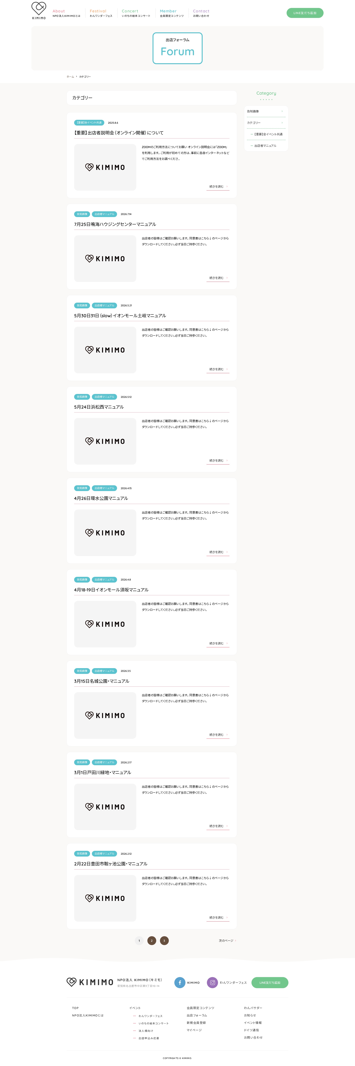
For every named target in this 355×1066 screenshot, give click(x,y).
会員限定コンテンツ (200, 1008)
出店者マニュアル (265, 146)
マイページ (194, 1030)
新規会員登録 (196, 1023)
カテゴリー (254, 123)
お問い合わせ (253, 1037)
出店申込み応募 (149, 1038)
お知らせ (250, 1015)
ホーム (70, 76)
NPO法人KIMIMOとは (88, 1015)
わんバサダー (253, 1008)
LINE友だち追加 (305, 13)
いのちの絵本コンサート (154, 1023)
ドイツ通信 (251, 1030)
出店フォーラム (197, 1015)
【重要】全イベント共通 (268, 134)
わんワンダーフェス (151, 1016)
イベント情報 (253, 1023)
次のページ (226, 941)
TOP (75, 1008)
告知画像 (253, 111)
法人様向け (146, 1031)
